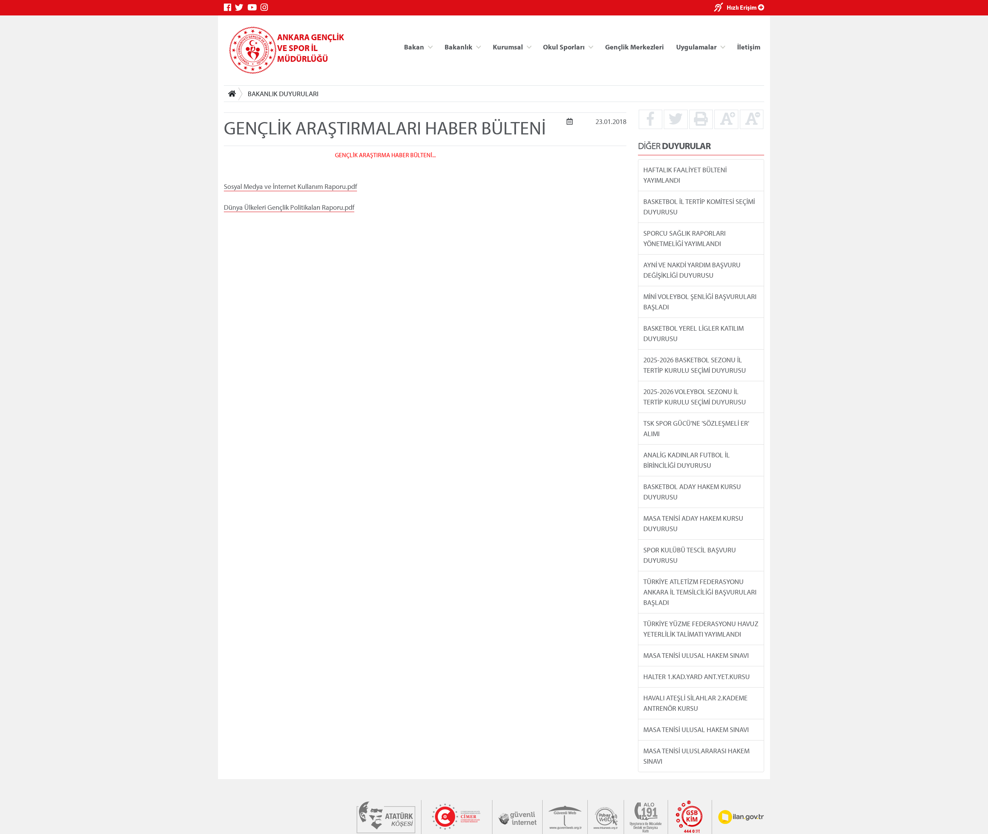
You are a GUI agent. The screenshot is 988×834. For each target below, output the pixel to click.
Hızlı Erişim (742, 7)
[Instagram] (266, 7)
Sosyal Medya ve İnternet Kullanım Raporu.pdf (290, 186)
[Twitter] (241, 7)
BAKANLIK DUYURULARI (283, 93)
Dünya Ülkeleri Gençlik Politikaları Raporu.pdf (289, 206)
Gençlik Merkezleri (634, 46)
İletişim (748, 46)
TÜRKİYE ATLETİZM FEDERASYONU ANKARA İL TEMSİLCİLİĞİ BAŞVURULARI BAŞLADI (699, 592)
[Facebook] (229, 7)
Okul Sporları (564, 46)
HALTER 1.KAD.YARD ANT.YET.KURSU (696, 676)
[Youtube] (254, 7)
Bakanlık (458, 46)
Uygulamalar (696, 46)
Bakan (414, 46)
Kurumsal (508, 46)
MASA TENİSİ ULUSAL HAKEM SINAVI (696, 655)
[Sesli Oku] (720, 7)
